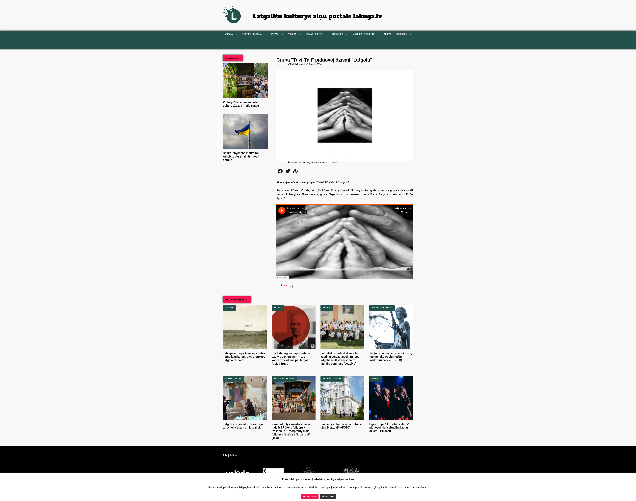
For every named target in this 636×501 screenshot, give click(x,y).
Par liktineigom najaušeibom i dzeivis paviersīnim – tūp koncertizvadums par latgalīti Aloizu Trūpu (292, 358)
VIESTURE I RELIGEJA (332, 379)
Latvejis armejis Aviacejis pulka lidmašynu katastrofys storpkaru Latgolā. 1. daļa (244, 357)
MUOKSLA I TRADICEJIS (382, 308)
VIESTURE (229, 308)
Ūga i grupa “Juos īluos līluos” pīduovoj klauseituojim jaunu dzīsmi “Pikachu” (389, 428)
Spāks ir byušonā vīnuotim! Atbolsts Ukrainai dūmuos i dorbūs (241, 156)
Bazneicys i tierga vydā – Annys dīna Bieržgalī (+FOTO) (341, 426)
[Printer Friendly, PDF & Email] (285, 286)
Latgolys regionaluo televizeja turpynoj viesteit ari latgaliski (243, 426)
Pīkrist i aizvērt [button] (310, 496)
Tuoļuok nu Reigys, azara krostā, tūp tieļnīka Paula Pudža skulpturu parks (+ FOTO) (390, 357)
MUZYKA (278, 308)
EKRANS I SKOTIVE (233, 379)
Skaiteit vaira (328, 496)
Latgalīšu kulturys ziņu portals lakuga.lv (317, 16)
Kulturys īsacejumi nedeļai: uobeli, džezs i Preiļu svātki (241, 104)
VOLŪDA (326, 308)
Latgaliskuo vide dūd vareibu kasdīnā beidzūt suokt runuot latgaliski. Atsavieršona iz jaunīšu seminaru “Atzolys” (339, 358)
